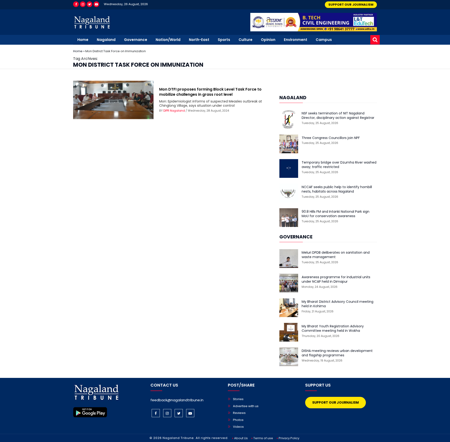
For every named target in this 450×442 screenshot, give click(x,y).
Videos (238, 426)
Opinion (268, 39)
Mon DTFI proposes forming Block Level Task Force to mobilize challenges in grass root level (210, 92)
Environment (295, 39)
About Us (241, 438)
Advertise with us (246, 406)
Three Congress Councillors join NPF (331, 138)
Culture (245, 39)
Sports (224, 39)
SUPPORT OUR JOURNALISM (350, 4)
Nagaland (106, 39)
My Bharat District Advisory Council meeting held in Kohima (337, 304)
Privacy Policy (289, 438)
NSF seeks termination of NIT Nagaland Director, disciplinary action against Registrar (338, 115)
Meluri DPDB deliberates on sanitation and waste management (336, 254)
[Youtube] (96, 4)
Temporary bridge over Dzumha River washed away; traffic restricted (339, 164)
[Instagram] (83, 4)
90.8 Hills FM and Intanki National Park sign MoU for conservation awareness (335, 214)
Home (82, 39)
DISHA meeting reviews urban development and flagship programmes (337, 353)
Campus (324, 39)
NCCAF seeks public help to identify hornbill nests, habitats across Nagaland (337, 189)
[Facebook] (76, 4)
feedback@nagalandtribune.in (176, 400)
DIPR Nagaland (174, 111)
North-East (199, 39)
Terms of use (263, 438)
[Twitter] (89, 4)
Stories (238, 399)
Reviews (239, 413)
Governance (135, 39)
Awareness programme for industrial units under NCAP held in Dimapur (336, 279)
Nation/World (168, 39)
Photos (238, 420)
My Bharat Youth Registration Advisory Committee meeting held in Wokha (333, 328)
